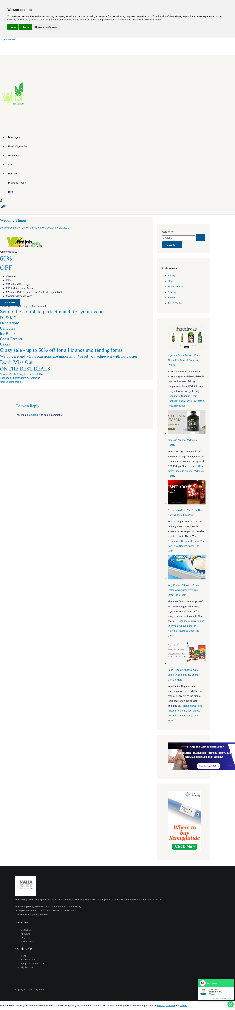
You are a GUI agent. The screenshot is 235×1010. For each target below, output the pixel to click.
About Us (25, 934)
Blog (10, 191)
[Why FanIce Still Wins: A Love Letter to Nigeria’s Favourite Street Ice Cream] (186, 578)
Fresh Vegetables (17, 146)
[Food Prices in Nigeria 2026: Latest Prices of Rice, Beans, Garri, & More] (186, 663)
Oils (10, 164)
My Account (27, 967)
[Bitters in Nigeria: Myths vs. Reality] (186, 433)
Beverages (14, 137)
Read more (186, 401)
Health (171, 297)
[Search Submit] (200, 237)
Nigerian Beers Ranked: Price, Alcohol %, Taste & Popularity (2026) (184, 360)
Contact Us (26, 930)
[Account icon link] (1, 201)
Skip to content (8, 39)
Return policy (27, 941)
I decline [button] (25, 27)
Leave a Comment (10, 227)
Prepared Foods (17, 182)
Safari (183, 1005)
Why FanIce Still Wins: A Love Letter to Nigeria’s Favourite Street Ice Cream (184, 590)
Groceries (13, 155)
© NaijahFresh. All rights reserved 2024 (21, 374)
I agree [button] (13, 27)
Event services (176, 286)
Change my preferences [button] (46, 27)
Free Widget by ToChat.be (222, 998)
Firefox (161, 1005)
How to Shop (28, 959)
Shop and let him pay (32, 963)
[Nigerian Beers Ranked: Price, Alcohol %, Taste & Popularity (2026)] (186, 348)
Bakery (171, 275)
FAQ (23, 937)
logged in (35, 415)
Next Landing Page (12, 382)
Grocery (172, 292)
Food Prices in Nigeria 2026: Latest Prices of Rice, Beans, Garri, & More (183, 675)
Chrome (170, 1005)
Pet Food (13, 173)
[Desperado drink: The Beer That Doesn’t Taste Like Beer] (186, 503)
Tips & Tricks (175, 303)
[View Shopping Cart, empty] (2, 207)
